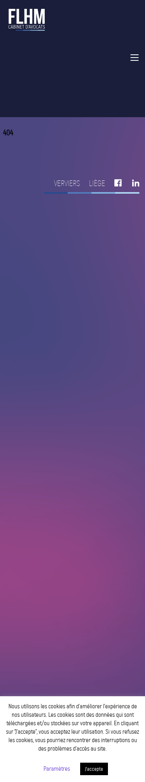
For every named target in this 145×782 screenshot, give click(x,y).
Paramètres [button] (57, 768)
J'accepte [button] (94, 769)
